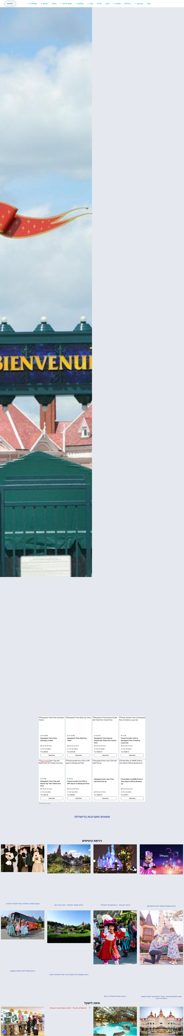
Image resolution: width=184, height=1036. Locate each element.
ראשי (149, 3)
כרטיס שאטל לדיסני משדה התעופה (22, 971)
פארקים (140, 3)
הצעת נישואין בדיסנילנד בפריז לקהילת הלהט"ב (23, 904)
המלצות (81, 3)
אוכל (91, 3)
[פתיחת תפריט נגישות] (4, 1032)
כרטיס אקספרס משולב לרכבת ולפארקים (161, 906)
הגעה (107, 3)
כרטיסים (127, 3)
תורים (99, 3)
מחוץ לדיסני (67, 3)
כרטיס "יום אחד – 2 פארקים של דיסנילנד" (115, 905)
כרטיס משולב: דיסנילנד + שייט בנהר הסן (68, 905)
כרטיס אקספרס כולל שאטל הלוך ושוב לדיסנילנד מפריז (68, 974)
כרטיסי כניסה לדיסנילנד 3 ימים (115, 996)
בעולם (45, 3)
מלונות (118, 3)
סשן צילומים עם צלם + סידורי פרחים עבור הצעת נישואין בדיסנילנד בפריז (161, 997)
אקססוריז (33, 3)
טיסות (54, 3)
